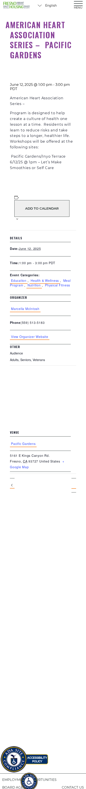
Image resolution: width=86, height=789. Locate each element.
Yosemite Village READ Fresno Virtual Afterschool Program (73, 485)
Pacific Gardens (23, 443)
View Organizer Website (29, 336)
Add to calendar (42, 208)
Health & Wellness (45, 280)
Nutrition (34, 285)
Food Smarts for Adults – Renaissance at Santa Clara (12, 485)
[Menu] (78, 3)
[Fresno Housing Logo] (16, 5)
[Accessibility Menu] (29, 779)
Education (18, 280)
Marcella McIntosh (25, 308)
